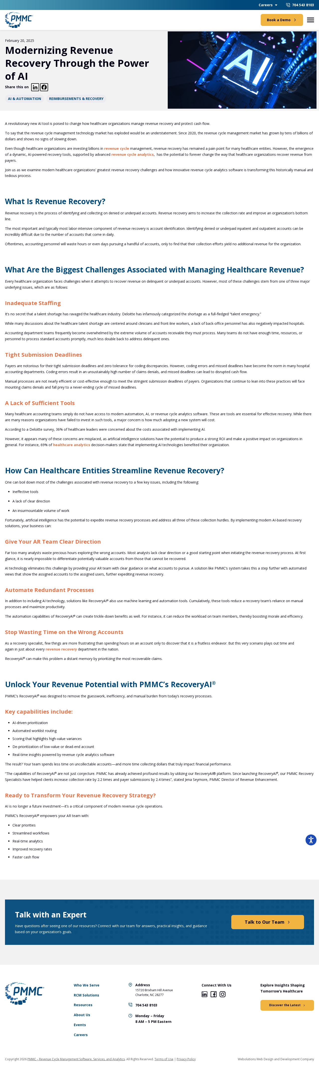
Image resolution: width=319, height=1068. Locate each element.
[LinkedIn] (205, 995)
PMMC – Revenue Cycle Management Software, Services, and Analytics (76, 1059)
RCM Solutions (86, 995)
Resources (83, 1004)
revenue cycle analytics (132, 154)
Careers (266, 4)
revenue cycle (116, 148)
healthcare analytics (71, 444)
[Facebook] (44, 87)
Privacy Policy (186, 1059)
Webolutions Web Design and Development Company (276, 1059)
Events (80, 1024)
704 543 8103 (146, 1005)
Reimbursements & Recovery (76, 98)
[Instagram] (223, 995)
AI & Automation (24, 98)
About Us (82, 1014)
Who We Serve (86, 985)
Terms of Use (164, 1059)
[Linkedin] (35, 87)
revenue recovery (61, 649)
